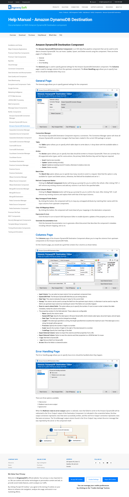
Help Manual (86, 12)
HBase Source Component (17, 181)
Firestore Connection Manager (19, 165)
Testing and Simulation (15, 232)
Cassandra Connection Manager (19, 130)
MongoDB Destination (16, 196)
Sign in (39, 463)
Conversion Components (16, 69)
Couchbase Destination (16, 161)
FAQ (60, 35)
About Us (119, 7)
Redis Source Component (17, 204)
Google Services (13, 88)
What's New (52, 35)
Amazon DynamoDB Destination (19, 126)
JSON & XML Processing (16, 100)
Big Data (11, 61)
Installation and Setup (15, 45)
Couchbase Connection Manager (19, 153)
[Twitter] (99, 462)
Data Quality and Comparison (17, 76)
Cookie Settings (94, 479)
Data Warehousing (14, 80)
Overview (13, 35)
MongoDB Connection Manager (19, 189)
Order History (41, 467)
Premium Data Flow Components (18, 53)
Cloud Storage (12, 65)
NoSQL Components (96, 12)
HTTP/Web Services (14, 96)
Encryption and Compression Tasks (19, 84)
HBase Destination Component (19, 185)
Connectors (75, 7)
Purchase (85, 7)
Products (56, 7)
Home (60, 12)
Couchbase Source (15, 157)
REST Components (14, 216)
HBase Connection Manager (18, 177)
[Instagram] (110, 462)
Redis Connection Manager (18, 200)
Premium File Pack (14, 212)
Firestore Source (14, 169)
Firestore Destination (16, 173)
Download (22, 35)
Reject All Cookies (110, 479)
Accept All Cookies (77, 479)
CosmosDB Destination (16, 149)
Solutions (65, 7)
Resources (109, 7)
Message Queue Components (17, 108)
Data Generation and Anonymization (19, 72)
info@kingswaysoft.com (105, 2)
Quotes (18, 2)
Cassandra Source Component (19, 134)
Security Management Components (19, 220)
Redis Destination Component (18, 208)
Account (10, 2)
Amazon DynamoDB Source (18, 122)
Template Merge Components (17, 224)
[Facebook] (95, 462)
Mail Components (13, 104)
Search (93, 2)
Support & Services (97, 7)
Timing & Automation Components (19, 228)
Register (44, 463)
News (9, 465)
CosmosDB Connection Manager (19, 142)
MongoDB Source (14, 193)
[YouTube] (107, 462)
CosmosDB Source (15, 145)
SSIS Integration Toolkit (75, 12)
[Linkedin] (103, 462)
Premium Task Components (17, 57)
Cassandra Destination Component (20, 138)
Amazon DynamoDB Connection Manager (19, 117)
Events (10, 467)
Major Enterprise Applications (17, 49)
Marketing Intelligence (15, 92)
